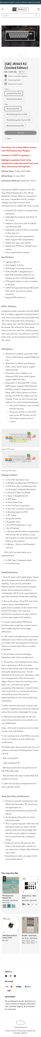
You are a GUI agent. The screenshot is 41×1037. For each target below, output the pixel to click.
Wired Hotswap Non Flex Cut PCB (18, 120)
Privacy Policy (22, 1031)
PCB (5, 104)
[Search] (36, 15)
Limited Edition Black (14, 99)
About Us (24, 1033)
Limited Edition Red (14, 93)
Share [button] (9, 138)
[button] (2, 9)
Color (6, 89)
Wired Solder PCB (13, 109)
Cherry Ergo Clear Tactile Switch (20, 4)
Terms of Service (11, 1031)
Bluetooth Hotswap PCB (15, 126)
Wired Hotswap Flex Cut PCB (17, 114)
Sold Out (20, 133)
